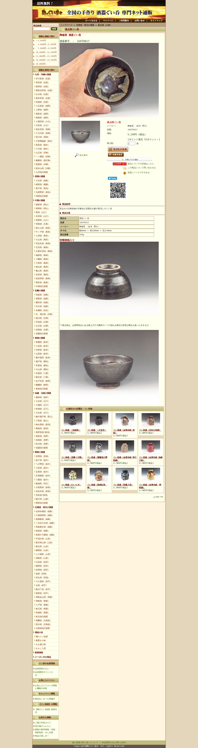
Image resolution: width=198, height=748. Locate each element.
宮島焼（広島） (43, 224)
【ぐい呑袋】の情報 (48, 704)
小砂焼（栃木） (43, 468)
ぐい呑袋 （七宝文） (97, 430)
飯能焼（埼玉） (43, 483)
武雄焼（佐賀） (43, 102)
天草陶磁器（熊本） (45, 141)
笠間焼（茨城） (43, 456)
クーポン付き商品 (43, 657)
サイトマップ (156, 20)
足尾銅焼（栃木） (44, 475)
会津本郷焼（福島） (45, 511)
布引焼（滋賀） (43, 306)
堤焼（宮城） (42, 574)
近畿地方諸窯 (42, 333)
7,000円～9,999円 (46, 48)
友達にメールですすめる (139, 172)
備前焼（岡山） (43, 204)
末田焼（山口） (43, 216)
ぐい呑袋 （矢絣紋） (71, 430)
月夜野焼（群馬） (44, 487)
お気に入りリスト (47, 680)
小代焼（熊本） (43, 149)
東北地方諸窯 (42, 616)
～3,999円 (41, 40)
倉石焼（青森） (43, 609)
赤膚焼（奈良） (43, 310)
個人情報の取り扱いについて (85, 742)
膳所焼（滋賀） (43, 302)
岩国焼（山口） (43, 220)
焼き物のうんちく (43, 726)
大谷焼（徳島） (43, 180)
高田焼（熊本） (43, 145)
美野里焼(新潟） (43, 432)
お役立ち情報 (45, 717)
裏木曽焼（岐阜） (44, 357)
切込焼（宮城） (43, 577)
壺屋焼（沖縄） (43, 164)
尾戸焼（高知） (43, 188)
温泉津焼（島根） (44, 278)
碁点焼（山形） (43, 546)
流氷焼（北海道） (44, 624)
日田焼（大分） (43, 125)
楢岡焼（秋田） (43, 566)
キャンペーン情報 (47, 693)
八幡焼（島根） (43, 259)
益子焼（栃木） (43, 460)
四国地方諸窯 (42, 196)
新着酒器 (39, 652)
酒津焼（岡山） (43, 208)
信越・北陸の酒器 (43, 393)
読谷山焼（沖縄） (44, 168)
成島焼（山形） (43, 558)
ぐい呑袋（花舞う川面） (72, 457)
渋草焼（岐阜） (43, 350)
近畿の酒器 (40, 290)
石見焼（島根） (43, 247)
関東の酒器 (40, 452)
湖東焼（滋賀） (43, 298)
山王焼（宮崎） (43, 152)
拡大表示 (84, 155)
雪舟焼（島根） (43, 282)
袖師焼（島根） (43, 255)
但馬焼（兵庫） (43, 330)
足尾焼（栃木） (43, 472)
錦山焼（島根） (43, 267)
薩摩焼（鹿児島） (44, 160)
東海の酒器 (40, 338)
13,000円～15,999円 (46, 56)
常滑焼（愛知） (43, 365)
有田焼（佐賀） (43, 82)
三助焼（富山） (43, 420)
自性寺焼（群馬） (44, 491)
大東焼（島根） (43, 263)
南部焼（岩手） (43, 593)
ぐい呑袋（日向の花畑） (150, 430)
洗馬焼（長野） (43, 440)
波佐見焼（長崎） (44, 129)
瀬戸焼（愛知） (43, 361)
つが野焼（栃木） (44, 464)
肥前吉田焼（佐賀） (45, 90)
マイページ (108, 20)
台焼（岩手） (42, 585)
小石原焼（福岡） (44, 106)
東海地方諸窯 (42, 389)
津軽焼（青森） (43, 601)
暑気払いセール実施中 (45, 699)
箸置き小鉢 (41, 640)
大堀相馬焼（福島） (45, 515)
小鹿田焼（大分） (44, 121)
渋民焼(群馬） (42, 495)
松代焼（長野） (43, 444)
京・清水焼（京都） (45, 314)
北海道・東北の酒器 (44, 507)
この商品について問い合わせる (142, 168)
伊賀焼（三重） (43, 373)
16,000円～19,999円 (46, 60)
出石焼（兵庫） (43, 326)
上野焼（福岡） (43, 110)
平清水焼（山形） (44, 538)
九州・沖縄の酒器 (43, 74)
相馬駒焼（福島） (44, 519)
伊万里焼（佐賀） (44, 78)
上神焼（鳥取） (43, 236)
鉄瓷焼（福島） (43, 531)
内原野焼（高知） (44, 192)
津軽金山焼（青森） (45, 597)
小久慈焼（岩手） (44, 581)
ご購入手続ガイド (43, 723)
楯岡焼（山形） (43, 550)
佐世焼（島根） (43, 274)
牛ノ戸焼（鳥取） (44, 232)
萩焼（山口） (42, 212)
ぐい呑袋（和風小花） (123, 485)
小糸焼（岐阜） (43, 346)
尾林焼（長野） (43, 436)
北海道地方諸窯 (43, 628)
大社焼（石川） (43, 413)
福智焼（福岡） (43, 117)
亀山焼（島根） (43, 271)
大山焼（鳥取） (43, 239)
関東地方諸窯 (42, 503)
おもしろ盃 (41, 648)
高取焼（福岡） (43, 114)
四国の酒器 (40, 176)
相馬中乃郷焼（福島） (46, 535)
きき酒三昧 (41, 644)
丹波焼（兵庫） (43, 322)
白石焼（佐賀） (43, 94)
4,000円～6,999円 (46, 44)
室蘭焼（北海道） (44, 620)
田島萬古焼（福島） (45, 527)
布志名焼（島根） (44, 243)
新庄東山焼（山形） (45, 542)
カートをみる (91, 20)
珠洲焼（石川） (43, 409)
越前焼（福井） (43, 397)
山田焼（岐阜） (43, 354)
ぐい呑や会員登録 (47, 663)
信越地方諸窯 (42, 448)
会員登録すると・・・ (45, 668)
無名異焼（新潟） (44, 424)
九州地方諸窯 (42, 172)
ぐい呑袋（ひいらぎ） (71, 485)
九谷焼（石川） (43, 401)
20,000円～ (41, 64)
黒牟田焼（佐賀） (44, 98)
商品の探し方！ (42, 736)
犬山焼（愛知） (43, 369)
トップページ (66, 25)
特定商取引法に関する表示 (114, 742)
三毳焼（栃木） (43, 479)
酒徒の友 (39, 632)
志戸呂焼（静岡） (44, 381)
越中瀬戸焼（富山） (45, 416)
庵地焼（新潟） (43, 428)
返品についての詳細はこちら (141, 163)
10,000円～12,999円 (46, 52)
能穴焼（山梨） (43, 499)
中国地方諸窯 (42, 286)
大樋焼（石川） (43, 405)
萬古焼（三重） (43, 377)
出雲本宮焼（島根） (45, 251)
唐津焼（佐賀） (43, 86)
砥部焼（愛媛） (43, 184)
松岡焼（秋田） (43, 570)
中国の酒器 (40, 200)
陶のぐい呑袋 (42, 636)
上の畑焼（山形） (44, 554)
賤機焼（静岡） (43, 385)
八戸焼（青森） (43, 605)
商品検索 (37, 25)
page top (159, 497)
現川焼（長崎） (43, 137)
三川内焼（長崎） (44, 133)
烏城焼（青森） (43, 612)
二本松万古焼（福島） (46, 523)
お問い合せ (140, 20)
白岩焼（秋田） (43, 562)
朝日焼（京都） (43, 318)
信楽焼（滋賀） (43, 295)
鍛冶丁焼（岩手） (44, 589)
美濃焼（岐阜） (43, 342)
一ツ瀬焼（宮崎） (44, 156)
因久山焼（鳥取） (44, 228)
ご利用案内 (124, 20)
